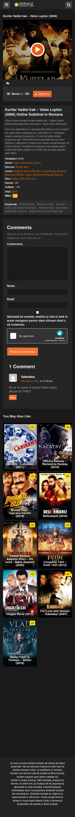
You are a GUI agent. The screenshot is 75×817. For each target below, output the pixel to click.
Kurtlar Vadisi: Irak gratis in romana (35, 205)
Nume (12, 286)
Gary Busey (49, 171)
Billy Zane (36, 171)
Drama (37, 162)
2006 (14, 191)
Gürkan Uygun (24, 174)
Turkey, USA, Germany (23, 178)
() (8, 83)
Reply (13, 397)
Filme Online (28, 204)
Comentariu (16, 244)
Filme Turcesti (46, 204)
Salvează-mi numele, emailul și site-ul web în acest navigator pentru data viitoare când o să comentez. (37, 320)
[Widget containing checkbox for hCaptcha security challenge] (37, 335)
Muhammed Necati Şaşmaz (48, 174)
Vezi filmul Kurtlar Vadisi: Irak (47, 211)
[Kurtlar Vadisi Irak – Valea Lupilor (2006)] (37, 49)
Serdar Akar (22, 166)
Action (16, 162)
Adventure (26, 162)
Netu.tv (44, 94)
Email (11, 299)
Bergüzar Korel (21, 171)
